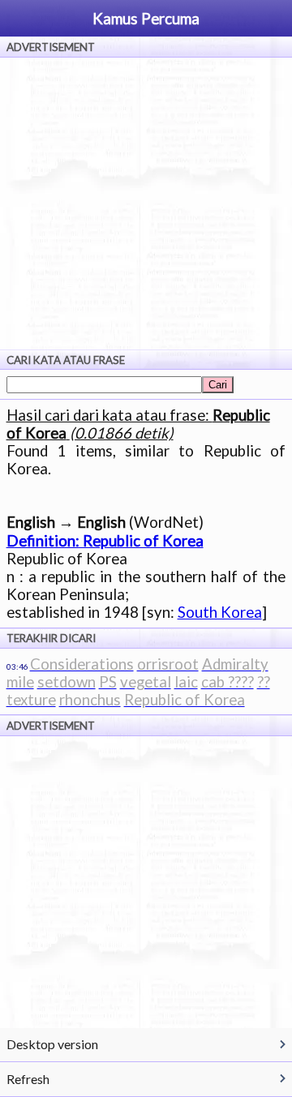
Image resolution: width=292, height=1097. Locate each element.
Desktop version (52, 1044)
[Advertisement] (146, 203)
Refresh (27, 1078)
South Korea (220, 612)
